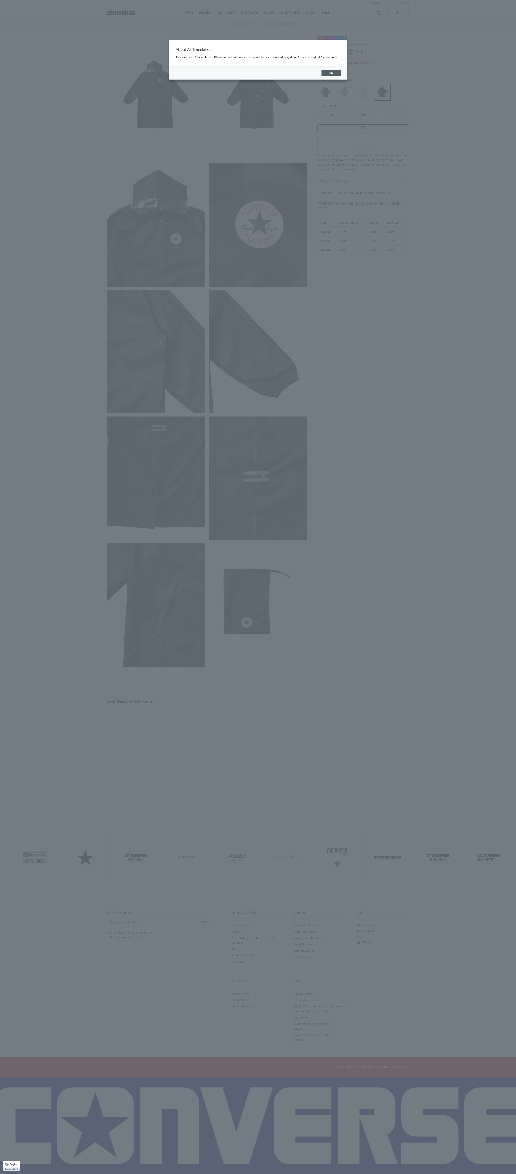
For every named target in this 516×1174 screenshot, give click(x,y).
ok (331, 73)
